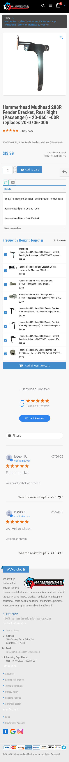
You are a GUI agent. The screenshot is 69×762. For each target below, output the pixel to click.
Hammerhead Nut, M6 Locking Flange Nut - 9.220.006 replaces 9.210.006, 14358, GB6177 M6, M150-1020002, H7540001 (39, 352)
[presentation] (34, 189)
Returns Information (14, 679)
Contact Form (12, 630)
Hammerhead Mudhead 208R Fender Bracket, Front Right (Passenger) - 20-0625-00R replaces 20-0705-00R (40, 324)
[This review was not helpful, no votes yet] (59, 497)
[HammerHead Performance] (16, 6)
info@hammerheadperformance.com (27, 618)
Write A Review (34, 418)
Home (7, 18)
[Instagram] (21, 733)
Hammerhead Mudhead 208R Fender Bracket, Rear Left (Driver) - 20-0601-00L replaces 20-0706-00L (39, 338)
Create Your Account (15, 723)
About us (9, 673)
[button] (61, 40)
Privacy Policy (11, 691)
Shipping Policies (13, 697)
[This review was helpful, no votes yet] (52, 497)
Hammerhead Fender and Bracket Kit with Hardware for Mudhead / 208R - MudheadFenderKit (37, 269)
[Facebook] (6, 733)
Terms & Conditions (14, 685)
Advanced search (13, 703)
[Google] (13, 733)
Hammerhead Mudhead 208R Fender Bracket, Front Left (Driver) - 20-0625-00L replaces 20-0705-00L (39, 310)
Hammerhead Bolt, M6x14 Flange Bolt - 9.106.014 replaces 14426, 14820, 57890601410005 (36, 282)
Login (7, 717)
